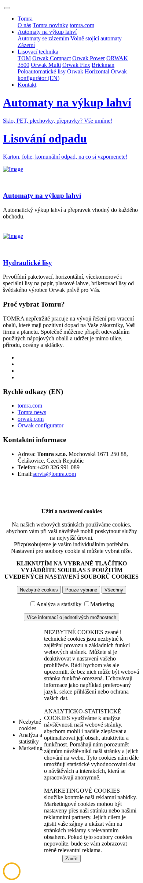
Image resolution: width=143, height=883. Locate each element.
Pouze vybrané (81, 590)
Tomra (25, 18)
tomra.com (82, 25)
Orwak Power (88, 58)
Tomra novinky (50, 25)
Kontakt (27, 85)
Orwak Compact (51, 58)
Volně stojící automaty (96, 38)
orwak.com (31, 419)
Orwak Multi (46, 65)
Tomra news (32, 412)
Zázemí (26, 45)
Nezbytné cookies (39, 590)
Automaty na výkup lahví (47, 32)
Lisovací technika (38, 51)
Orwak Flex (76, 65)
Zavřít (71, 858)
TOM (24, 58)
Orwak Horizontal (88, 71)
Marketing (102, 604)
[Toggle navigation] (7, 8)
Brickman (103, 65)
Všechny (113, 590)
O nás (24, 25)
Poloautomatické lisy (42, 71)
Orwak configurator (40, 425)
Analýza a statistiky (58, 604)
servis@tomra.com (54, 474)
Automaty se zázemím (43, 38)
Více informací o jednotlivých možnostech (71, 617)
